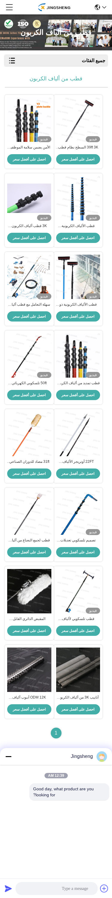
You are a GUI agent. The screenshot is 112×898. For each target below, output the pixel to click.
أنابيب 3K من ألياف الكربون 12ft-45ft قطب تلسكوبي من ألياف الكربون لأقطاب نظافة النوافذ (78, 697)
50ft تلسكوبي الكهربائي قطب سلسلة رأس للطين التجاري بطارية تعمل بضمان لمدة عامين (29, 383)
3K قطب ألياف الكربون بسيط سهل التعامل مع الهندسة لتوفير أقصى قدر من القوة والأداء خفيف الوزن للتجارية (29, 226)
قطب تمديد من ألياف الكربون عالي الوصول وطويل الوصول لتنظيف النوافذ (78, 383)
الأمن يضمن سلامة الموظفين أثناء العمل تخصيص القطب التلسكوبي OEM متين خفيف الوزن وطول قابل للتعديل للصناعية (29, 147)
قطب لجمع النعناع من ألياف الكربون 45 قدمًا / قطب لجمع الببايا (29, 540)
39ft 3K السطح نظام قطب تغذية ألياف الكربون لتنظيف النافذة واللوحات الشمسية (78, 147)
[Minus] (8, 756)
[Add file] (104, 888)
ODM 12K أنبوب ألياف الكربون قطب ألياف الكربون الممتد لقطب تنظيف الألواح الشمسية (29, 697)
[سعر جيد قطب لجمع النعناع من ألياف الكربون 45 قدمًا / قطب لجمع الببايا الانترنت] (29, 512)
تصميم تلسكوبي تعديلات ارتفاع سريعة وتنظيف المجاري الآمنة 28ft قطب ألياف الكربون (77, 540)
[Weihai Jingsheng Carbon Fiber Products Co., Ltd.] (54, 7)
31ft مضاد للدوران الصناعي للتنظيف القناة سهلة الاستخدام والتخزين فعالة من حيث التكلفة (29, 461)
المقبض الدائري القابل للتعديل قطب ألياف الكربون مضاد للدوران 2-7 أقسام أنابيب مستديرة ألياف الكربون (29, 619)
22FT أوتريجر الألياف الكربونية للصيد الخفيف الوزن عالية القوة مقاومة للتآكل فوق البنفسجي (78, 461)
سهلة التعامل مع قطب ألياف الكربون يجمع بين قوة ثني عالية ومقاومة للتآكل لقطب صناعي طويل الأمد (29, 304)
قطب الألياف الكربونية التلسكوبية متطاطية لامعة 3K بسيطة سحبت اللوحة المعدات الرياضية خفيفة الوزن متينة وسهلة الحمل (78, 226)
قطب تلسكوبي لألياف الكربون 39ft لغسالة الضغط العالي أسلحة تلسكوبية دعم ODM (78, 619)
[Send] (8, 888)
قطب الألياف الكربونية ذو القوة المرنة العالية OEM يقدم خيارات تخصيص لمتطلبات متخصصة (78, 304)
